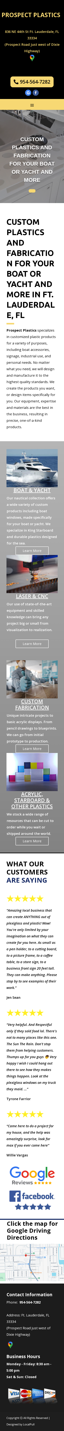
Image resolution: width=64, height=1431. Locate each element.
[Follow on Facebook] (36, 93)
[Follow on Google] (28, 93)
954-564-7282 (35, 81)
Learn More (32, 550)
